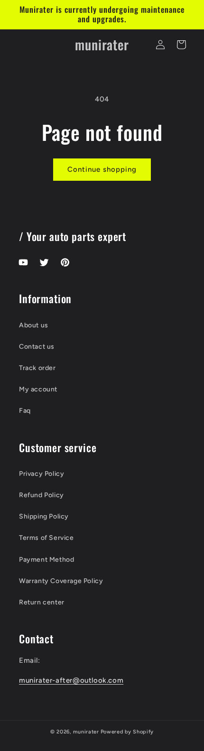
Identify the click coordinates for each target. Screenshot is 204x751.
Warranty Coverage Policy (61, 581)
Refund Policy (41, 495)
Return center (42, 602)
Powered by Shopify (127, 732)
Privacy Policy (41, 474)
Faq (25, 411)
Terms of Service (46, 538)
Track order (37, 368)
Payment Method (46, 560)
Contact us (37, 347)
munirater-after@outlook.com (71, 680)
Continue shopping (102, 169)
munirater (86, 732)
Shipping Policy (44, 516)
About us (33, 325)
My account (38, 389)
